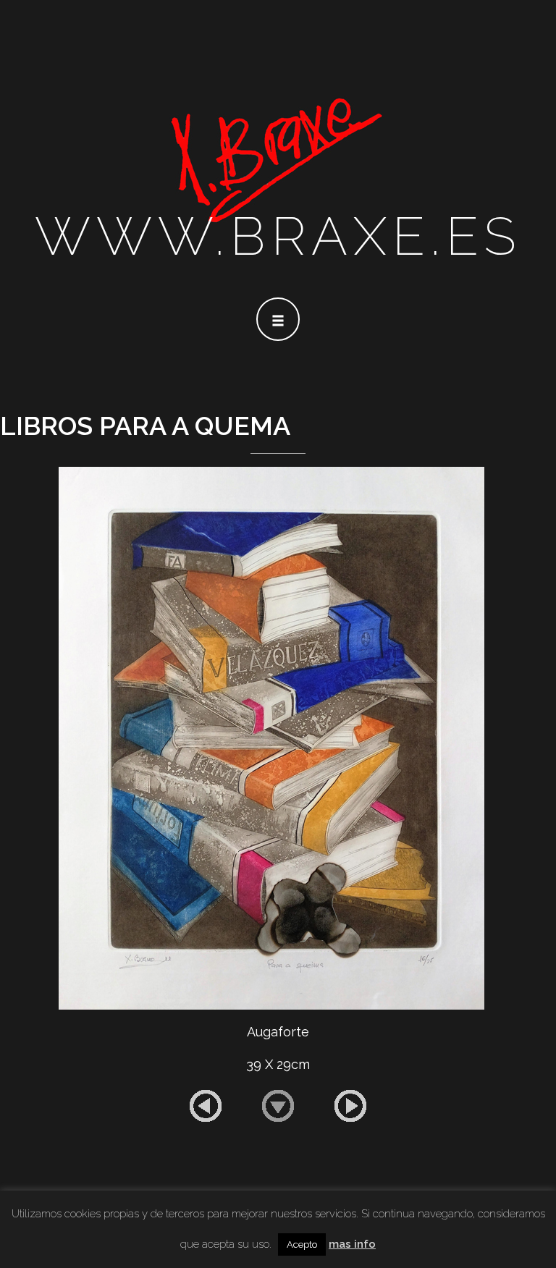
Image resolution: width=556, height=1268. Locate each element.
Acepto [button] (302, 1244)
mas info (352, 1244)
